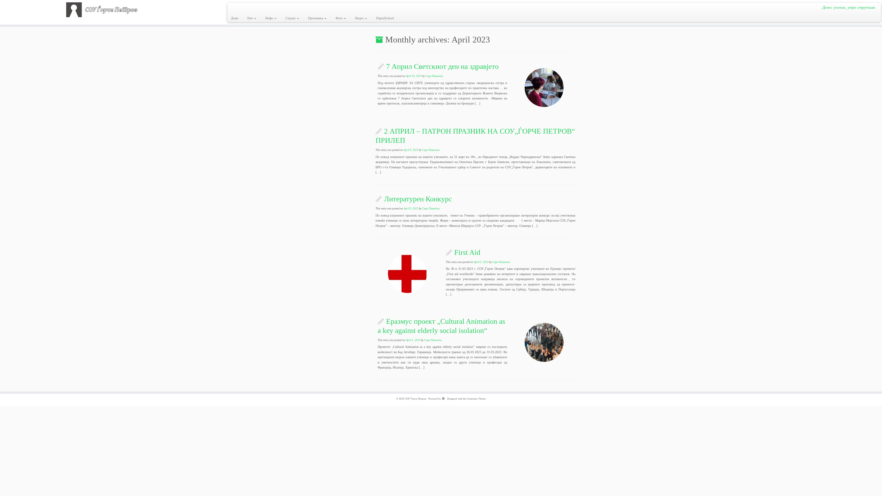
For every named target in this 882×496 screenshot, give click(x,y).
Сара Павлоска (434, 76)
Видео (360, 18)
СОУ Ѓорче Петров (415, 398)
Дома (234, 18)
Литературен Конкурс (418, 199)
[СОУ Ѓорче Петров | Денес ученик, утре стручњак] (102, 9)
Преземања (316, 18)
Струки (291, 18)
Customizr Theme (476, 398)
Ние (250, 18)
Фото (340, 18)
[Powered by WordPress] (443, 398)
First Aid (467, 252)
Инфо (269, 18)
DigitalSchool (385, 18)
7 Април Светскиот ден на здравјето (442, 66)
